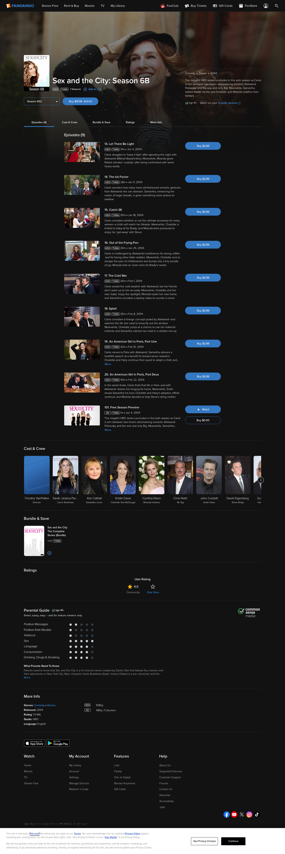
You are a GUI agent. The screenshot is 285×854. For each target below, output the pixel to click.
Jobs (162, 807)
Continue (233, 841)
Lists (116, 765)
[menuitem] (222, 6)
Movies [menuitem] (89, 6)
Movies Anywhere (124, 783)
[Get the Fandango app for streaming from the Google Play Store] (58, 743)
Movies (28, 771)
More (108, 364)
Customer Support (170, 777)
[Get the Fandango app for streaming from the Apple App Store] (34, 743)
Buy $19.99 (83, 101)
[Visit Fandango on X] (241, 814)
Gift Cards (120, 789)
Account (74, 771)
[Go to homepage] (20, 6)
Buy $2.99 (203, 146)
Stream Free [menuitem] (50, 6)
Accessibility (166, 801)
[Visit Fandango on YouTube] (234, 814)
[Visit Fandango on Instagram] (249, 814)
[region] (142, 841)
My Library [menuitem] (118, 6)
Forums (163, 783)
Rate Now (153, 592)
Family (118, 771)
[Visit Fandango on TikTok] (257, 814)
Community (133, 592)
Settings (74, 777)
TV (25, 777)
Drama (51, 705)
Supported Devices (170, 771)
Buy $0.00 (203, 420)
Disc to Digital (122, 777)
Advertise (164, 795)
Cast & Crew (69, 122)
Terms (77, 833)
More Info (156, 122)
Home (27, 765)
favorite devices (227, 103)
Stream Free (31, 783)
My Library (75, 765)
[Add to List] (49, 553)
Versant (34, 833)
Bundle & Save (101, 122)
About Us (164, 765)
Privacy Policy (132, 833)
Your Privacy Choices (204, 841)
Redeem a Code (78, 789)
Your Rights (110, 837)
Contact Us (165, 789)
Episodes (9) (39, 122)
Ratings (130, 122)
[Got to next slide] (260, 480)
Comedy (39, 705)
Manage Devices (79, 783)
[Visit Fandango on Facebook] (226, 814)
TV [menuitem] (102, 6)
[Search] (276, 6)
